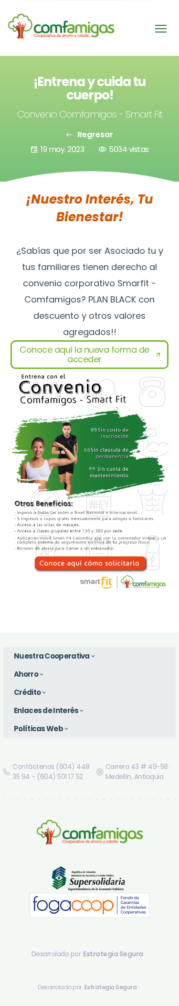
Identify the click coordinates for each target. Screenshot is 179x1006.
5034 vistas (123, 149)
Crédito (30, 692)
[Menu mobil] (161, 28)
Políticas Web (42, 729)
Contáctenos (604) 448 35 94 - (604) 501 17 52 (51, 771)
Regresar (89, 134)
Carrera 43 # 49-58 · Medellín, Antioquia (138, 771)
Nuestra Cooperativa (55, 656)
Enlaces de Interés (49, 710)
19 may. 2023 (57, 149)
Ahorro (29, 674)
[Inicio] (61, 28)
